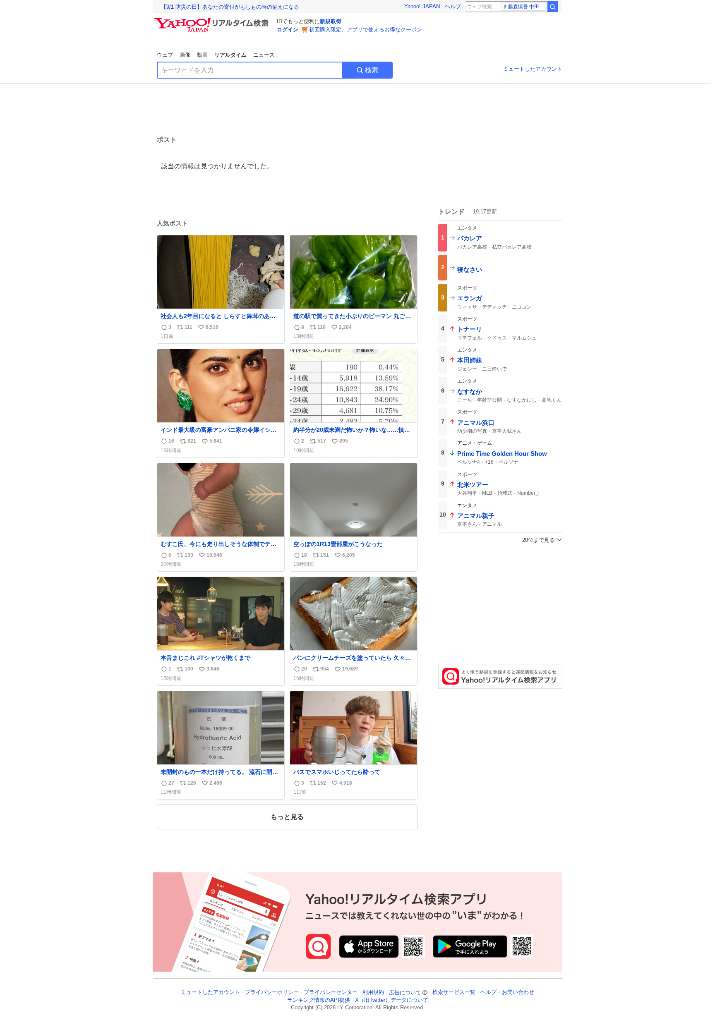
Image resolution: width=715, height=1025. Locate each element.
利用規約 (373, 992)
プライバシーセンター (331, 992)
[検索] (552, 6)
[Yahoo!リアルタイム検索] (213, 20)
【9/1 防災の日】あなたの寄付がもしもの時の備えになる (230, 7)
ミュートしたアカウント (532, 69)
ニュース (264, 55)
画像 (185, 55)
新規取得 (330, 21)
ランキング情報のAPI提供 (318, 1000)
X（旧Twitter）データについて (391, 1000)
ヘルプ (453, 6)
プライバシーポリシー (272, 992)
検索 (371, 70)
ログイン (287, 29)
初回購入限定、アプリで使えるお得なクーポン (365, 29)
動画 (202, 55)
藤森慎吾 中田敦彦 (527, 7)
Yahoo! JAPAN (422, 6)
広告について (405, 992)
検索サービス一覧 (453, 992)
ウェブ (165, 55)
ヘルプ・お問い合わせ (507, 992)
